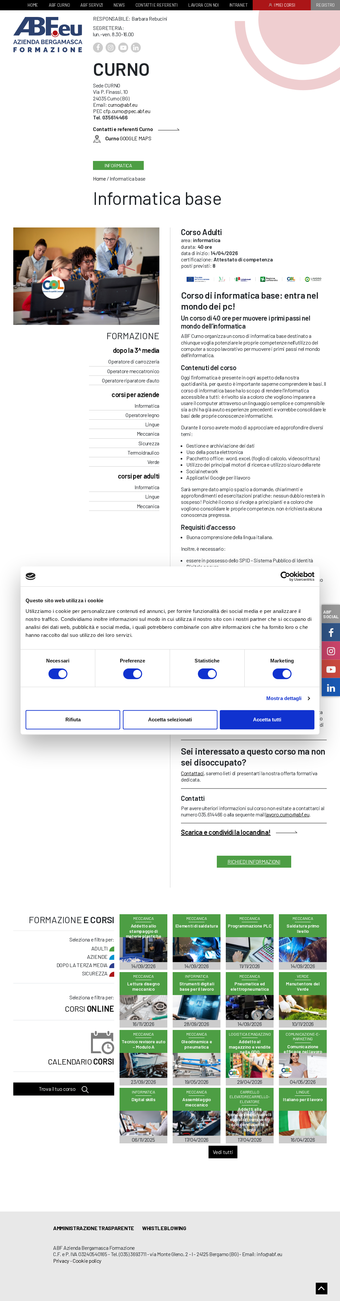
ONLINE (89, 1008)
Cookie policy (87, 1260)
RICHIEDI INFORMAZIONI (253, 861)
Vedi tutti (223, 1152)
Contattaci (192, 773)
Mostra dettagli (284, 698)
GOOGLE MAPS (128, 138)
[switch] (132, 673)
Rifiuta (73, 719)
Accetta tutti (267, 719)
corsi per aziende (135, 394)
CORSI (81, 1061)
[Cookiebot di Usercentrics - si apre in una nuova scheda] (285, 576)
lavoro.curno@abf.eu (287, 814)
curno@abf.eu (122, 104)
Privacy (61, 1260)
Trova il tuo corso (57, 1088)
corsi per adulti (138, 476)
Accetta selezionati (170, 719)
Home (99, 178)
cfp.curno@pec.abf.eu (126, 111)
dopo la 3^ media (136, 350)
